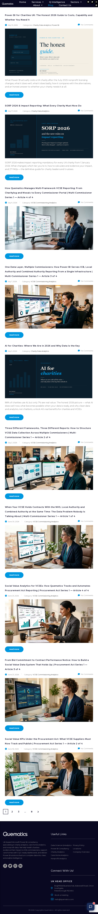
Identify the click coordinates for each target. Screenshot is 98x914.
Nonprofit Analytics (59, 858)
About (36, 5)
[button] (38, 2)
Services (36, 2)
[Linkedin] (96, 5)
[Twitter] (92, 2)
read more (14, 95)
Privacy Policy (78, 845)
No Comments (87, 25)
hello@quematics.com (64, 899)
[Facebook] (88, 2)
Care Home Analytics (59, 855)
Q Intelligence (57, 2)
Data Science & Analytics (61, 845)
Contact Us (65, 5)
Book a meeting (61, 895)
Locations (77, 849)
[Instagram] (96, 2)
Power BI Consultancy (60, 849)
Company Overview (81, 852)
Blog (50, 5)
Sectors (75, 2)
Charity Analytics (57, 852)
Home (22, 2)
